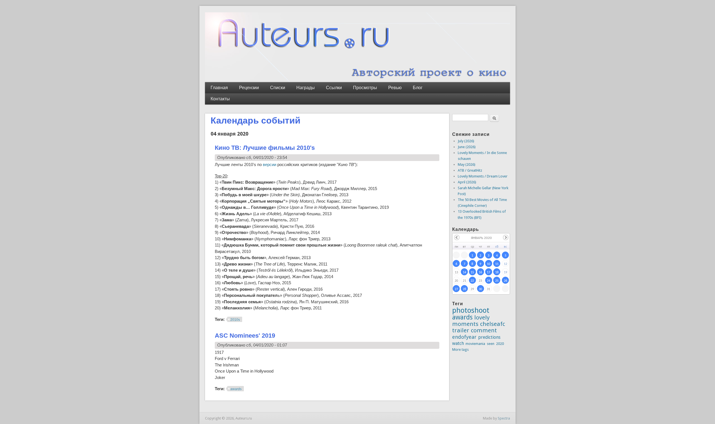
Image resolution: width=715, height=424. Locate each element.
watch (458, 343)
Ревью (395, 87)
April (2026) (467, 182)
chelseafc (492, 324)
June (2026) (467, 147)
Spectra (504, 418)
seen (490, 344)
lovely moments (471, 320)
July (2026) (466, 141)
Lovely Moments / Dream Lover (482, 176)
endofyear (464, 337)
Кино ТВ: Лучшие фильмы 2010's (265, 147)
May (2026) (466, 164)
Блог (418, 87)
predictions (489, 337)
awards (236, 389)
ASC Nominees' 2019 (245, 335)
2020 (500, 344)
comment (484, 330)
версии (269, 164)
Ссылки (334, 87)
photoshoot (470, 310)
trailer (460, 330)
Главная (219, 87)
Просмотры (365, 87)
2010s (235, 320)
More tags (460, 349)
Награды (305, 87)
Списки (277, 87)
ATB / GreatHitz (470, 170)
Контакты (220, 98)
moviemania (475, 344)
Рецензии (249, 87)
